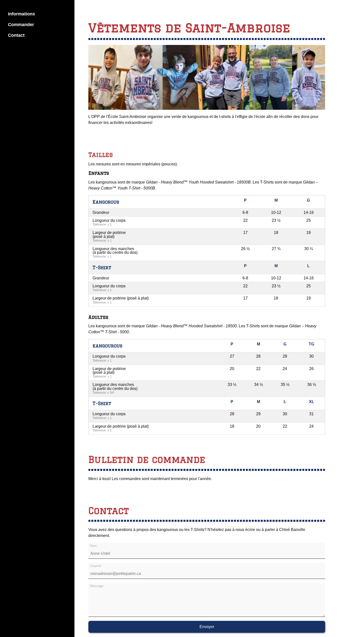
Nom (93, 546)
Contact (16, 35)
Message (96, 586)
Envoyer (207, 627)
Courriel (95, 566)
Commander (21, 24)
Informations (21, 13)
